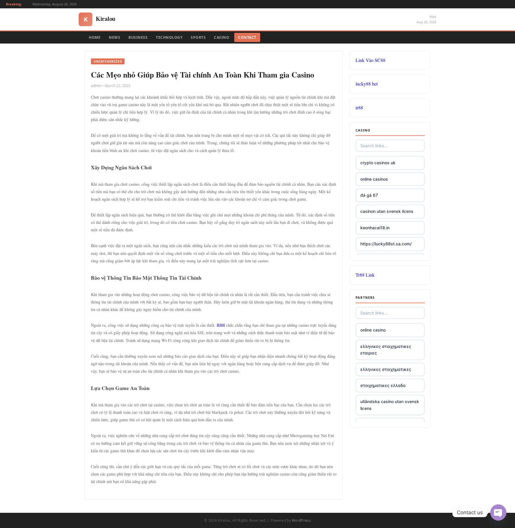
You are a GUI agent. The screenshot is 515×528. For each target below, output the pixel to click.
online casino (373, 329)
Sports (198, 37)
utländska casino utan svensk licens (389, 405)
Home (94, 37)
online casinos (374, 179)
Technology (169, 37)
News (114, 37)
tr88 (359, 107)
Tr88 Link (365, 275)
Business (138, 37)
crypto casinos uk (377, 162)
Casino (221, 37)
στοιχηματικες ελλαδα (383, 385)
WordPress (301, 520)
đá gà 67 (369, 195)
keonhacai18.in (375, 227)
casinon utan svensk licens (386, 211)
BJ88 (221, 325)
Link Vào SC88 (370, 60)
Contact (247, 37)
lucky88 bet (367, 83)
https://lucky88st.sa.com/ (386, 243)
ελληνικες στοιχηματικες (385, 369)
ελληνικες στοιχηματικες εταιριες (385, 349)
